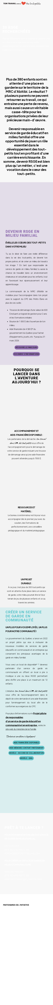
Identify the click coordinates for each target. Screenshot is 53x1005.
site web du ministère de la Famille (21, 729)
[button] (26, 347)
